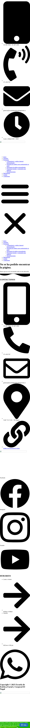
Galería (5, 175)
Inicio (4, 157)
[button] (15, 208)
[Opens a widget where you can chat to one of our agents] (23, 725)
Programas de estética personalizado (16, 167)
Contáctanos (6, 176)
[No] (17, 727)
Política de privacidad (11, 727)
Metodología (6, 173)
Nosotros (5, 158)
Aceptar (2, 727)
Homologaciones (11, 172)
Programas (6, 160)
